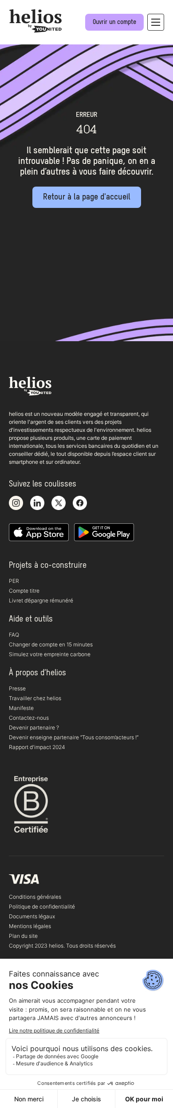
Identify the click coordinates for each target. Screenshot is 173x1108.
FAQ (14, 634)
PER (14, 581)
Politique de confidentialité (42, 906)
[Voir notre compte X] (58, 503)
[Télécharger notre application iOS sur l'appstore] (39, 532)
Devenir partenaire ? (34, 727)
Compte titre (24, 590)
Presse (17, 688)
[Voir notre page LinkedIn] (37, 503)
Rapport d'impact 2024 (37, 747)
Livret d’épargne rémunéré (41, 600)
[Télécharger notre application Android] (104, 532)
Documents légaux (32, 916)
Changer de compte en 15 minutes (51, 644)
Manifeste (21, 708)
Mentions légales (30, 926)
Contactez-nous (29, 717)
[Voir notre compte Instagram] (16, 503)
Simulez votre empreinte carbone (49, 654)
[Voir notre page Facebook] (80, 503)
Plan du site (23, 936)
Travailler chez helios (35, 698)
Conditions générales (35, 896)
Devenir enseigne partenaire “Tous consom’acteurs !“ (73, 737)
